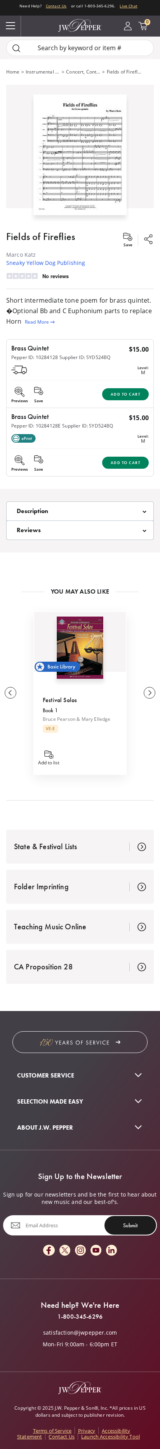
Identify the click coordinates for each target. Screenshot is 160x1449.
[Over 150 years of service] (80, 1042)
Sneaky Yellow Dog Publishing (45, 262)
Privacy (86, 1430)
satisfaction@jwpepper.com (80, 1333)
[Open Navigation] (10, 26)
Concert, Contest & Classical (83, 71)
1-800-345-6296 (80, 1316)
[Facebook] (49, 1251)
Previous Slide (10, 693)
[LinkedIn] (111, 1251)
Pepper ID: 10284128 (34, 357)
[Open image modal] (80, 158)
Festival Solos (60, 700)
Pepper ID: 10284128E (36, 425)
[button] (80, 153)
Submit (130, 1225)
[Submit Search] (16, 48)
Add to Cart (126, 394)
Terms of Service (52, 1430)
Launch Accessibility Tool (110, 1436)
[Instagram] (80, 1251)
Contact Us (56, 6)
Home (13, 71)
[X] (64, 1251)
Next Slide (149, 693)
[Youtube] (95, 1251)
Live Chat (128, 6)
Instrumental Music (43, 71)
